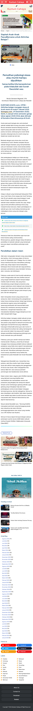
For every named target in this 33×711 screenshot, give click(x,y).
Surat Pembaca (23, 675)
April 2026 (4, 548)
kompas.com (6, 112)
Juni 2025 (4, 571)
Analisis (5, 659)
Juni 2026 (4, 543)
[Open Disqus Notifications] (5, 2)
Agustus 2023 (5, 621)
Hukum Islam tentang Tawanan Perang (21, 520)
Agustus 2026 (5, 538)
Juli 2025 (4, 568)
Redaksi (16, 699)
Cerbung (5, 661)
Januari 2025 (5, 582)
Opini (4, 49)
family (4, 667)
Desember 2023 (6, 612)
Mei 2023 (4, 628)
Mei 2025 (4, 573)
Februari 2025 (5, 580)
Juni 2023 (4, 626)
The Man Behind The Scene (18, 513)
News (20, 661)
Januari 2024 (5, 610)
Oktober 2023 (5, 617)
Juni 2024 (4, 598)
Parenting (21, 665)
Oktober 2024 (5, 589)
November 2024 (6, 587)
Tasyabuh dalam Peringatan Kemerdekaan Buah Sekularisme (14, 448)
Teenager (21, 678)
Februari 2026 (5, 552)
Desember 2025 (6, 557)
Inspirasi (5, 673)
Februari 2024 (5, 608)
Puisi (20, 667)
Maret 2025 (5, 578)
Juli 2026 (4, 541)
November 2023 (6, 614)
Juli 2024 (4, 596)
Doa (4, 665)
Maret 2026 (5, 550)
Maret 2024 (5, 605)
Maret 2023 (5, 633)
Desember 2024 (6, 585)
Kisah (4, 675)
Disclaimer (16, 695)
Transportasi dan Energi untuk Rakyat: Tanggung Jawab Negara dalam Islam (16, 464)
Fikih (4, 669)
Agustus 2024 (5, 594)
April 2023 (4, 631)
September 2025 (6, 564)
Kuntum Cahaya (16, 707)
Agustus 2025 (5, 566)
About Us (16, 687)
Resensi (21, 671)
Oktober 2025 (5, 562)
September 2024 (6, 591)
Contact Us (16, 691)
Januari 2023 (5, 637)
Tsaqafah (21, 680)
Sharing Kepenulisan (24, 673)
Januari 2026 (5, 555)
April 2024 (4, 603)
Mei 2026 (4, 545)
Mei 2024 (4, 601)
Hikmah (5, 671)
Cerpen (5, 663)
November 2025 (6, 559)
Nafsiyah (21, 659)
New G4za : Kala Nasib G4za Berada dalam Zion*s (16, 226)
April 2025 (4, 575)
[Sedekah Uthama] (16, 22)
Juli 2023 (4, 624)
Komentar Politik (7, 678)
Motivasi (5, 680)
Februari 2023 (5, 635)
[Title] (16, 8)
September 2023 (6, 619)
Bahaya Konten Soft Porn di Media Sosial (20, 506)
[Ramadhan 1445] (16, 488)
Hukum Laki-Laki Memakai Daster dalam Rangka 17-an (20, 528)
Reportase (22, 669)
